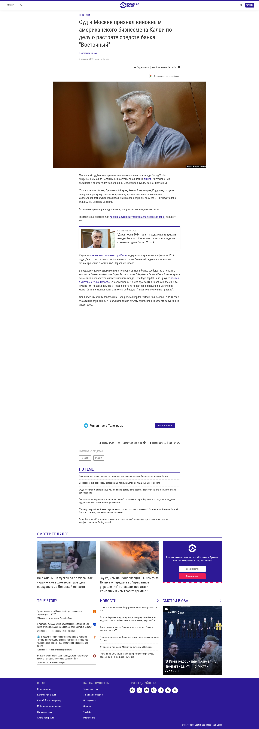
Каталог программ (46, 694)
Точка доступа (90, 689)
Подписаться (165, 425)
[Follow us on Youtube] (146, 690)
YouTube (87, 711)
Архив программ (45, 717)
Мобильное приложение (49, 706)
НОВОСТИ (108, 600)
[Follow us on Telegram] (161, 690)
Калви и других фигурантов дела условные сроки (137, 216)
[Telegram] (240, 5)
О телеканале (44, 689)
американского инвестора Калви (108, 255)
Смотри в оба (175, 600)
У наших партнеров (93, 694)
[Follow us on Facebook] (132, 690)
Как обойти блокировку (49, 700)
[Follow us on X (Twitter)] (139, 690)
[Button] (141, 67)
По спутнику (89, 700)
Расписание (89, 717)
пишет (147, 179)
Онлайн (87, 706)
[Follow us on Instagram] (153, 690)
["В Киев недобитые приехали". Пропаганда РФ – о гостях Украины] (192, 640)
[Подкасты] (175, 690)
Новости (84, 15)
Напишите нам (44, 711)
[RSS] (168, 690)
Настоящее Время (88, 53)
